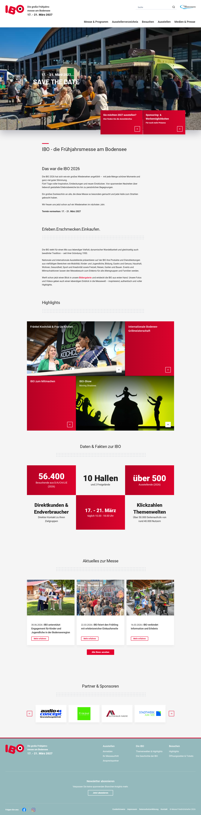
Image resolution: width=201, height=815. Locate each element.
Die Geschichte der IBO (147, 756)
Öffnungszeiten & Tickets (181, 756)
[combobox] (156, 7)
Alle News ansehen (100, 652)
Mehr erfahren (40, 638)
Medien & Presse (184, 21)
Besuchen (174, 746)
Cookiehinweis (118, 809)
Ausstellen (109, 746)
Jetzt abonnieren (100, 793)
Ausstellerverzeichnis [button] (125, 21)
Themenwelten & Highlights (149, 751)
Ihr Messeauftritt (111, 756)
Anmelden (108, 751)
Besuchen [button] (148, 21)
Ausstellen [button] (164, 21)
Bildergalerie (85, 277)
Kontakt (164, 809)
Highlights (174, 751)
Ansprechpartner (111, 760)
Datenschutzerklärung (148, 809)
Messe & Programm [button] (96, 21)
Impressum (132, 809)
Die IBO (140, 746)
